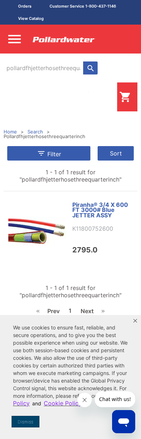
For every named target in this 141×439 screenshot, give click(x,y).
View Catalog (31, 18)
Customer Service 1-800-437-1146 (83, 6)
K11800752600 (92, 228)
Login (106, 97)
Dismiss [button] (25, 422)
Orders (24, 6)
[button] (135, 320)
